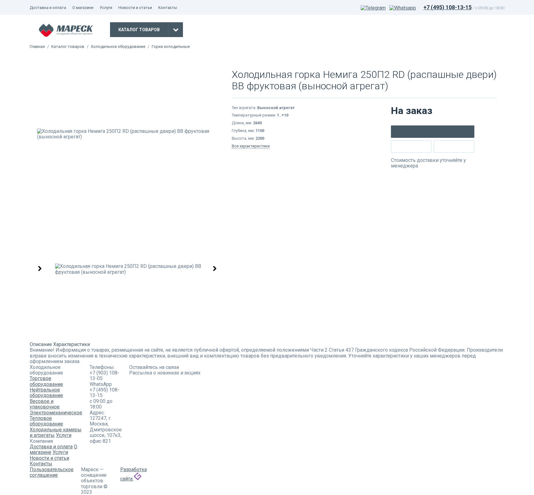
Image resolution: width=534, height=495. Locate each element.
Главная (37, 46)
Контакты (167, 7)
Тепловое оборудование (46, 421)
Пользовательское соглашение (52, 472)
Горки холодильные (171, 46)
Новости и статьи (135, 7)
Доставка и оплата (48, 7)
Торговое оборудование (46, 381)
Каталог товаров (67, 46)
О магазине (82, 7)
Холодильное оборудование (118, 46)
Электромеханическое (56, 413)
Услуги (106, 7)
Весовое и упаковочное (45, 404)
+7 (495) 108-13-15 (447, 7)
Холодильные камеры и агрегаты (56, 432)
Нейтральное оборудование (46, 392)
